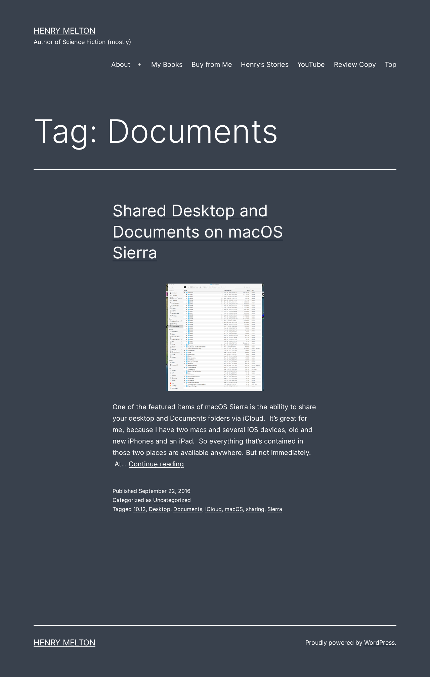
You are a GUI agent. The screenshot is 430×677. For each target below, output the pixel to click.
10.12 (139, 509)
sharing (255, 509)
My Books (166, 64)
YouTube (311, 64)
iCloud (213, 509)
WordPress (379, 642)
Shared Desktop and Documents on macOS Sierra (198, 231)
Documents (187, 509)
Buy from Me (211, 64)
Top (390, 64)
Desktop (159, 509)
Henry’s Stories (265, 64)
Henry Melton (64, 31)
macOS (234, 509)
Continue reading (156, 464)
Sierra (274, 509)
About (120, 64)
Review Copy (355, 64)
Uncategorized (172, 500)
